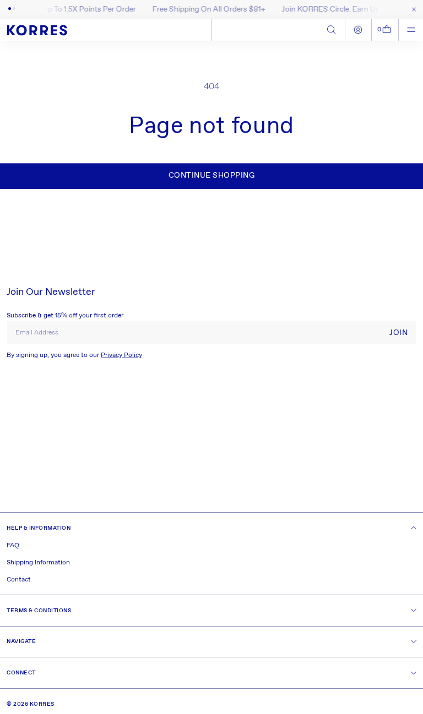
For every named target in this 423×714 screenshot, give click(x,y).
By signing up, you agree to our (74, 355)
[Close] (411, 9)
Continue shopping (212, 175)
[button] (385, 30)
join (398, 333)
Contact (19, 579)
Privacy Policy (121, 355)
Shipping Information (38, 562)
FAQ (13, 545)
